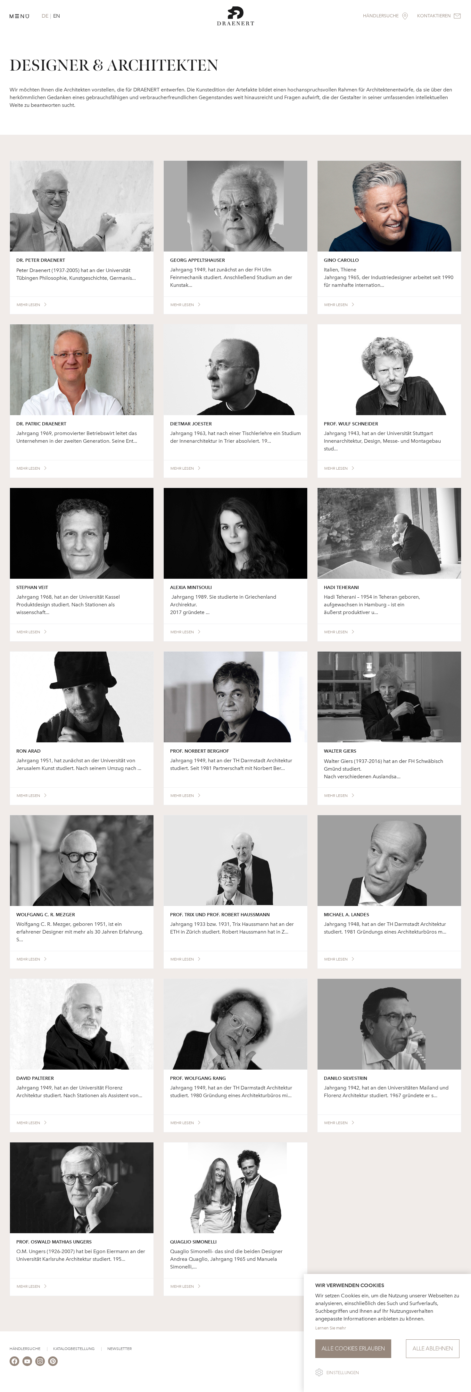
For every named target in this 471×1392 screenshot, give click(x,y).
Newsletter (119, 1348)
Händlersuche (25, 1348)
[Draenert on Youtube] (27, 1361)
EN (56, 16)
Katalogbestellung (74, 1348)
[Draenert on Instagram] (40, 1361)
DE (45, 16)
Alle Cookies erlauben (353, 1348)
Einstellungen (342, 1373)
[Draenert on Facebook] (14, 1361)
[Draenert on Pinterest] (53, 1361)
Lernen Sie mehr (330, 1328)
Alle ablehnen (433, 1348)
